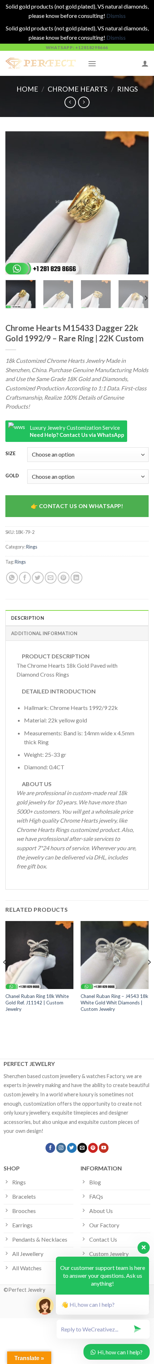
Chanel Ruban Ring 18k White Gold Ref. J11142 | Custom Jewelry (37, 1002)
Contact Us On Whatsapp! (81, 506)
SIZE (10, 453)
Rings (127, 89)
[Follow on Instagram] (61, 1148)
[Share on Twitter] (38, 578)
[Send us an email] (82, 1148)
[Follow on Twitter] (72, 1148)
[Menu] (92, 63)
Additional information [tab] (44, 633)
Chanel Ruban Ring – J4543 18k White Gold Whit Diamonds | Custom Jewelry (114, 1002)
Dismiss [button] (116, 15)
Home (27, 89)
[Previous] (17, 203)
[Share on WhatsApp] (12, 578)
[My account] (145, 63)
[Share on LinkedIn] (76, 578)
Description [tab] (27, 618)
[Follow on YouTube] (104, 1148)
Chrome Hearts (77, 89)
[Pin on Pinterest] (63, 578)
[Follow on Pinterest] (93, 1148)
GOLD (12, 475)
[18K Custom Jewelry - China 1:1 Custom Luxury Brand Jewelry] (41, 63)
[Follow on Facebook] (50, 1148)
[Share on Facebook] (25, 578)
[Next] (136, 203)
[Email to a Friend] (51, 578)
